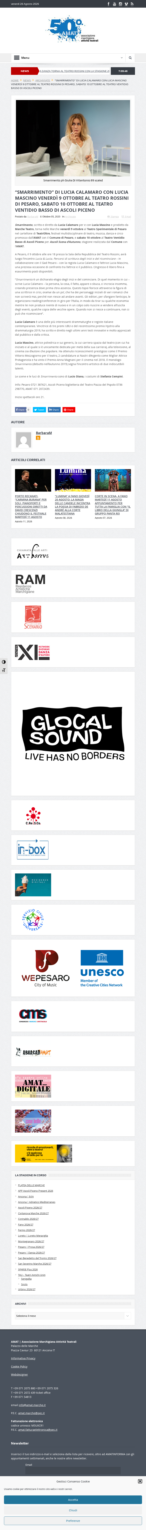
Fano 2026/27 (25, 1224)
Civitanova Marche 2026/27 (33, 1213)
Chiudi (73, 1510)
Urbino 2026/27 (26, 1289)
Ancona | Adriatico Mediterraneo (36, 1202)
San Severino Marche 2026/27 (34, 1263)
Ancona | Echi (26, 1196)
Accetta (73, 1500)
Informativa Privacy (23, 1358)
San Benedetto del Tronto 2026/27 (37, 1258)
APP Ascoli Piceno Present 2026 (35, 1190)
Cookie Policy (19, 1366)
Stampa (115, 216)
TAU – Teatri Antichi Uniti (31, 1275)
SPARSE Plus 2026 (28, 1269)
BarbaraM (32, 216)
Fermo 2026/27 (26, 1230)
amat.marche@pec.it (31, 1413)
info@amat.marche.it (32, 1405)
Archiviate (70, 216)
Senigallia (26, 1278)
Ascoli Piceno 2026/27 (30, 1207)
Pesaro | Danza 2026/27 (31, 1252)
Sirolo (24, 1284)
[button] (140, 1481)
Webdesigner (19, 1374)
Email (128, 216)
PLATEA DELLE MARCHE (31, 1185)
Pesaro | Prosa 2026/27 (31, 1247)
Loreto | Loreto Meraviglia (33, 1235)
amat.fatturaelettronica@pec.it (37, 1429)
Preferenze (73, 1521)
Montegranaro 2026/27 (31, 1241)
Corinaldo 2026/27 (28, 1219)
